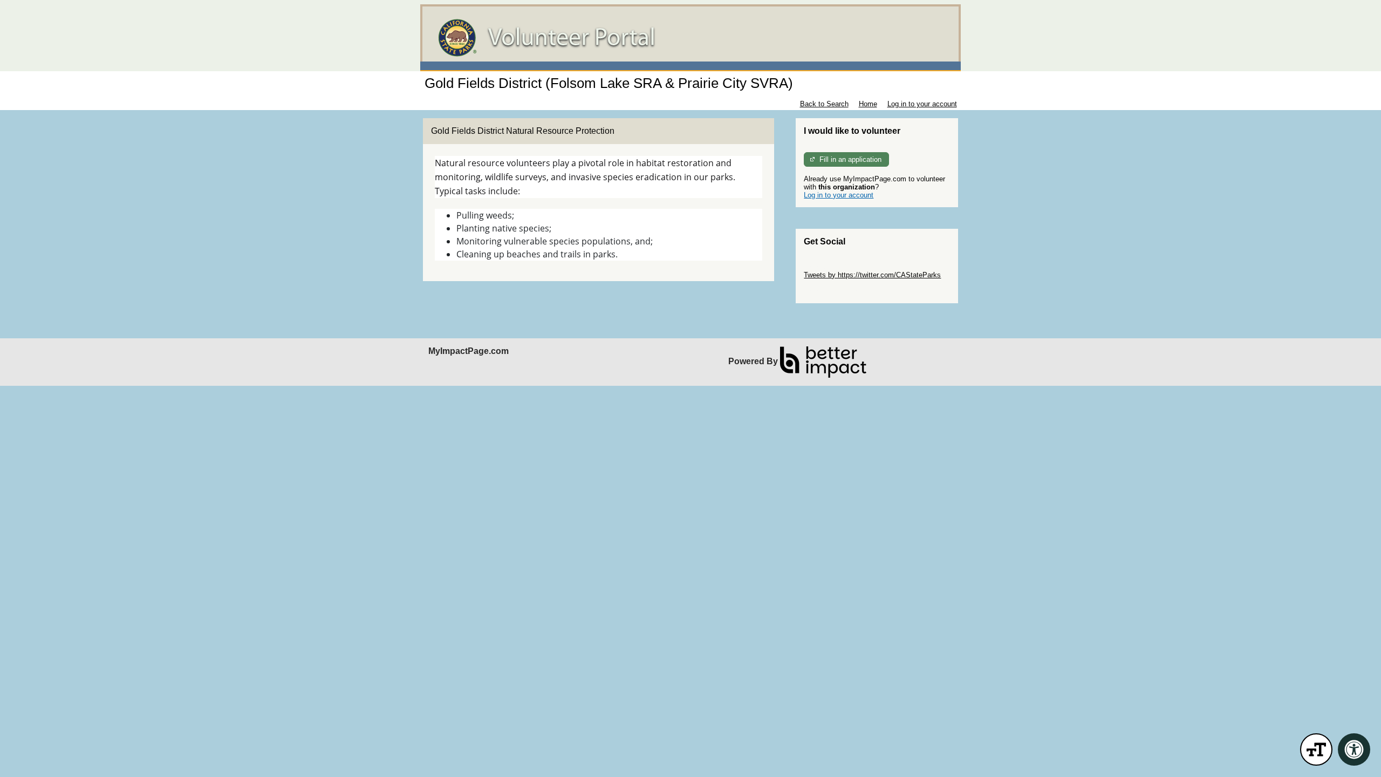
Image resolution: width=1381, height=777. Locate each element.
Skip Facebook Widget (839, 291)
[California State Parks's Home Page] (690, 37)
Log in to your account (922, 104)
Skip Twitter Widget (834, 267)
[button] (1316, 749)
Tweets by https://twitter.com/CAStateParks (872, 275)
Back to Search (824, 104)
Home (868, 104)
